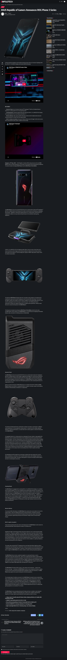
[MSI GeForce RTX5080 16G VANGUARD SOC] (49, 31)
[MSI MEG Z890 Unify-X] (49, 36)
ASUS (10, 610)
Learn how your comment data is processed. (24, 653)
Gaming (13, 610)
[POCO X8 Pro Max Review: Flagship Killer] (49, 26)
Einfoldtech (7, 1)
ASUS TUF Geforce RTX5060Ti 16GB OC (59, 59)
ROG (15, 610)
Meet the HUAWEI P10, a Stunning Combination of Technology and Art (19, 603)
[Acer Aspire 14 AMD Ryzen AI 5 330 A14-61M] (49, 46)
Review (53, 22)
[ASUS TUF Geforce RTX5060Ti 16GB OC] (49, 61)
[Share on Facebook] (56, 14)
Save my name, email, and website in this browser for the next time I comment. (14, 649)
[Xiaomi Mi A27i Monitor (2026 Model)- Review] (49, 41)
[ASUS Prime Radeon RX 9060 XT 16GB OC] (49, 66)
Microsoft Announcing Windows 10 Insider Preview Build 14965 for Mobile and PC (21, 602)
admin (6, 13)
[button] (59, 1)
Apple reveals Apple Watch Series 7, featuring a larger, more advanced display (20, 605)
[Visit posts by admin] (2, 14)
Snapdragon (23, 610)
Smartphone (18, 610)
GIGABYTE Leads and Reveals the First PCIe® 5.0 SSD (16, 600)
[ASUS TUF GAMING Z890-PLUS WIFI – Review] (49, 56)
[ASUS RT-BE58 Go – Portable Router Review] (49, 51)
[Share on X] (57, 14)
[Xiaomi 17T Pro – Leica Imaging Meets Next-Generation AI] (49, 21)
